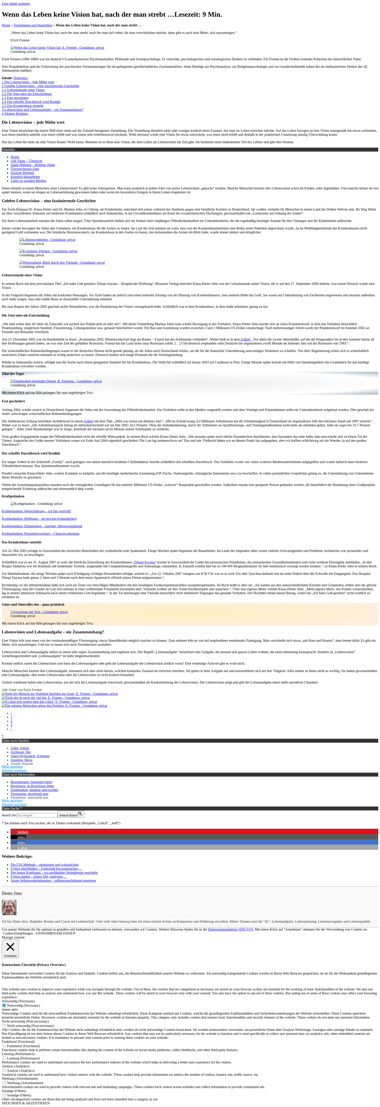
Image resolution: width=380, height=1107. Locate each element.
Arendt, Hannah (22, 764)
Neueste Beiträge (22, 173)
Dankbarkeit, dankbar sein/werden (34, 790)
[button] (20, 832)
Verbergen (20, 78)
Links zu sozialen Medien (28, 181)
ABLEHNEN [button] (65, 933)
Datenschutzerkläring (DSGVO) (230, 929)
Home (6, 25)
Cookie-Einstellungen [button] (18, 933)
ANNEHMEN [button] (45, 933)
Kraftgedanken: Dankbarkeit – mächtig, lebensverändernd (42, 526)
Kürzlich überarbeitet (25, 177)
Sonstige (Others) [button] (14, 1091)
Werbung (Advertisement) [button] (20, 1078)
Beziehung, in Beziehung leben (32, 786)
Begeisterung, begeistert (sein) (31, 782)
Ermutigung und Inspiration (33, 25)
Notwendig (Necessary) (23, 1005)
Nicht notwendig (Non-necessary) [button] (25, 1021)
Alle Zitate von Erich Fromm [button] (22, 690)
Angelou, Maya (21, 760)
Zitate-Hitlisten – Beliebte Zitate (33, 165)
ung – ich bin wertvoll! (55, 511)
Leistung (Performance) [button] (18, 1054)
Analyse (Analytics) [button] (15, 1066)
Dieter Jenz (12, 893)
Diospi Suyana (144, 562)
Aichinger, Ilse (21, 752)
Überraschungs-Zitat (25, 169)
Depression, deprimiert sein (29, 794)
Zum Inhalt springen (16, 3)
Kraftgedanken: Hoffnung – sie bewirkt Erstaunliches (39, 519)
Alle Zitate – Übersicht (26, 161)
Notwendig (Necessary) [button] (18, 1001)
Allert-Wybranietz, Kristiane (30, 756)
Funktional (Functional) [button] (18, 1041)
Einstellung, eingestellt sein (29, 798)
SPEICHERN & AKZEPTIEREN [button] (26, 1103)
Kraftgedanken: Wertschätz (20, 511)
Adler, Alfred (20, 748)
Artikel (245, 339)
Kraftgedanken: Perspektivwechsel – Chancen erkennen (40, 533)
